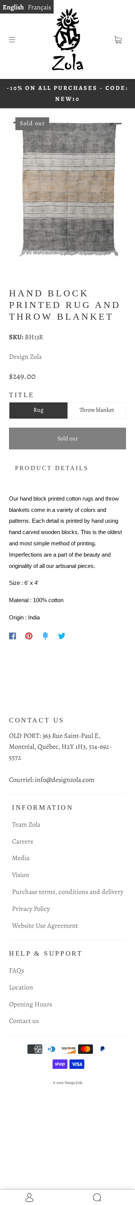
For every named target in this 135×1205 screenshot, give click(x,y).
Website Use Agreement (45, 925)
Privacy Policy (31, 908)
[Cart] (118, 39)
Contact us (24, 1020)
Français (39, 7)
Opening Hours (30, 1004)
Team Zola (26, 824)
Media (20, 857)
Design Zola (25, 356)
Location (21, 987)
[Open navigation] (17, 39)
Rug (38, 410)
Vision (20, 874)
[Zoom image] (67, 190)
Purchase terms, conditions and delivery (67, 891)
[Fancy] (45, 636)
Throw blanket (97, 410)
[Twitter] (62, 636)
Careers (22, 841)
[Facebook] (12, 636)
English (13, 7)
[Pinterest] (29, 636)
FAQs (16, 970)
